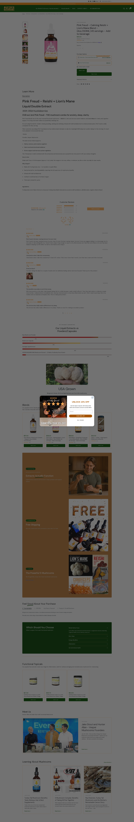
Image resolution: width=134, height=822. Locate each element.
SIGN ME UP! (80, 416)
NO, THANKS (80, 420)
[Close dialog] (92, 397)
